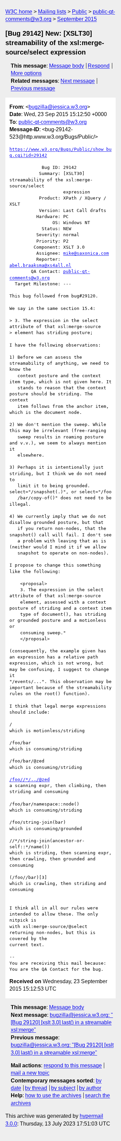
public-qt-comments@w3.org (52, 122)
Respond (99, 66)
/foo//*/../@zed (29, 779)
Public (79, 11)
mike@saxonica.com (86, 253)
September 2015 (77, 19)
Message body (66, 66)
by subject (63, 1088)
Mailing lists (52, 11)
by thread (36, 1088)
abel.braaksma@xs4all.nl (40, 265)
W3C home (18, 11)
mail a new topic (30, 1073)
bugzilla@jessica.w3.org (58, 107)
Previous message (33, 88)
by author (90, 1088)
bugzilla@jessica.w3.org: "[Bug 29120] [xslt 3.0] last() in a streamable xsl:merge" (62, 1022)
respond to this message (73, 1065)
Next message (78, 81)
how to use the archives (53, 1095)
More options (26, 73)
